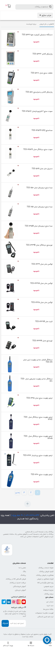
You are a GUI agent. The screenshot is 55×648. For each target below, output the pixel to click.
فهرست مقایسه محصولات (44, 613)
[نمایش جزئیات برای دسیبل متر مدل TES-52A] (11, 173)
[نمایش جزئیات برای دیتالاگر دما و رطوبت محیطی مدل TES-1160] (11, 383)
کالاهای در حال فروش (47, 24)
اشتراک (5, 623)
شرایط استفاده (48, 590)
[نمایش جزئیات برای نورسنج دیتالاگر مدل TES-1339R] (11, 249)
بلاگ (24, 572)
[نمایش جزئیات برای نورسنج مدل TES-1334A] (11, 345)
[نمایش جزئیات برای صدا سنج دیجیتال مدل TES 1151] (11, 211)
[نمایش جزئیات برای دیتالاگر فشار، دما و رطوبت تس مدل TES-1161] (11, 364)
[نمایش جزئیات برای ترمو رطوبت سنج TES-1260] (11, 479)
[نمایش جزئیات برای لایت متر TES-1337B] (11, 326)
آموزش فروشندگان (19, 586)
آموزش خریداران (20, 590)
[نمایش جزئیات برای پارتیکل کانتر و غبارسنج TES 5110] (11, 97)
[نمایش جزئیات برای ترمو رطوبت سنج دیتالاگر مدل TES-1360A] (11, 441)
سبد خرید (50, 606)
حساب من (49, 602)
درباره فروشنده (31, 24)
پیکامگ (23, 575)
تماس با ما (22, 568)
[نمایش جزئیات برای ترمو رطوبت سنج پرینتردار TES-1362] (11, 460)
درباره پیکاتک (48, 594)
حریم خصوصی (48, 586)
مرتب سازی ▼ (45, 15)
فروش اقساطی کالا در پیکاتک (16, 579)
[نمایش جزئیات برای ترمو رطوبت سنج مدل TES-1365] (11, 402)
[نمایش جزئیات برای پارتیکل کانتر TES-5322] (11, 58)
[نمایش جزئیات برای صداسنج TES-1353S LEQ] (11, 135)
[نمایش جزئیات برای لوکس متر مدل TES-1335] (11, 307)
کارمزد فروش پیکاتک (46, 572)
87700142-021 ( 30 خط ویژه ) (24, 515)
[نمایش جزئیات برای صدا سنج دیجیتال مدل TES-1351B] (11, 230)
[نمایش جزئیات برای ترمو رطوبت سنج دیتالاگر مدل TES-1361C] (11, 422)
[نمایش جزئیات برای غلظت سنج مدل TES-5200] (11, 77)
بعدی (17, 492)
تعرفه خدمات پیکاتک (45, 568)
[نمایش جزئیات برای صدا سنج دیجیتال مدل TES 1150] (11, 192)
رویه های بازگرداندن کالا (45, 583)
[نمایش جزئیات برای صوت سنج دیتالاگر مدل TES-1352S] (11, 154)
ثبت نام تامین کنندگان (45, 617)
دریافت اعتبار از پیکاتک (18, 583)
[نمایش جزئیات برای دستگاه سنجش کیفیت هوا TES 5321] (11, 39)
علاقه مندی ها (48, 609)
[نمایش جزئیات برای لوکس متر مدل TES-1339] (11, 269)
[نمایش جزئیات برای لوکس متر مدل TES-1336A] (11, 288)
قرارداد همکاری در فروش (45, 579)
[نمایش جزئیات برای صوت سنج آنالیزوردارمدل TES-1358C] (11, 116)
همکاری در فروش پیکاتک (44, 575)
